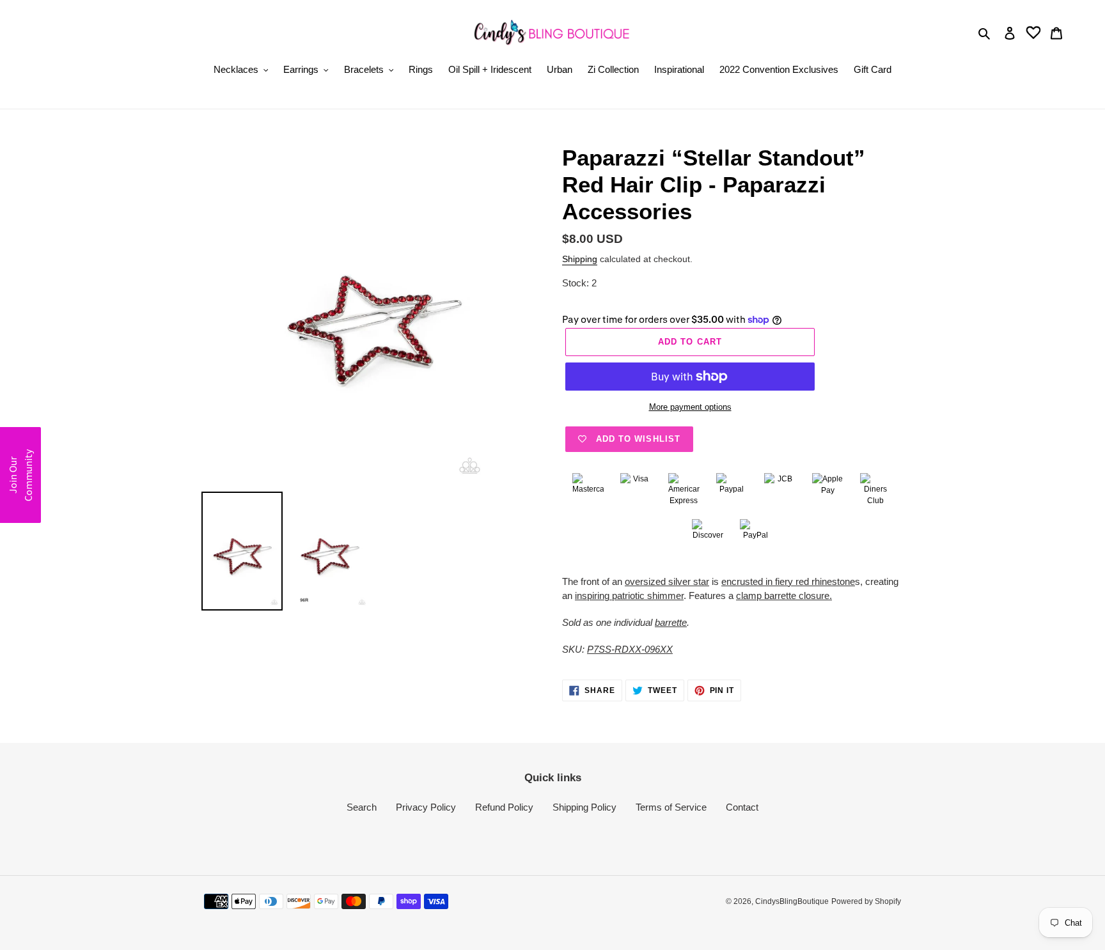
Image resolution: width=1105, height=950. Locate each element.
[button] (20, 475)
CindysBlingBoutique (792, 901)
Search (362, 807)
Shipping (579, 259)
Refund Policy (504, 807)
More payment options (690, 407)
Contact (742, 807)
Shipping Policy (584, 807)
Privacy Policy (426, 807)
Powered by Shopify (866, 901)
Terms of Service (671, 807)
